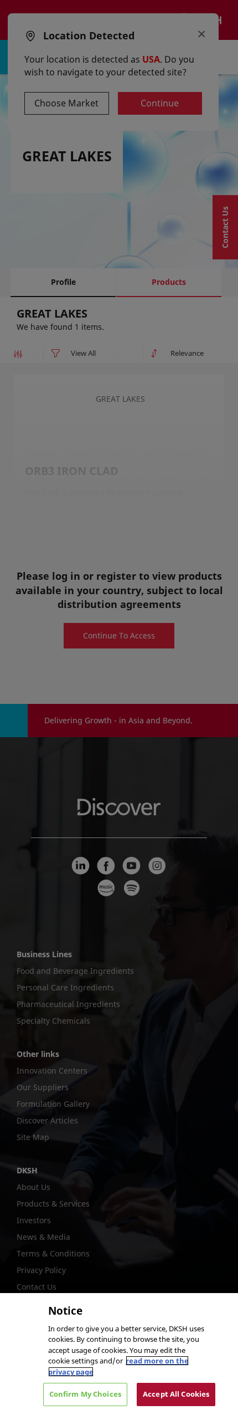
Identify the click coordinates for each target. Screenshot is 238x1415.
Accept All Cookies (176, 1394)
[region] (119, 1354)
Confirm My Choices (85, 1394)
